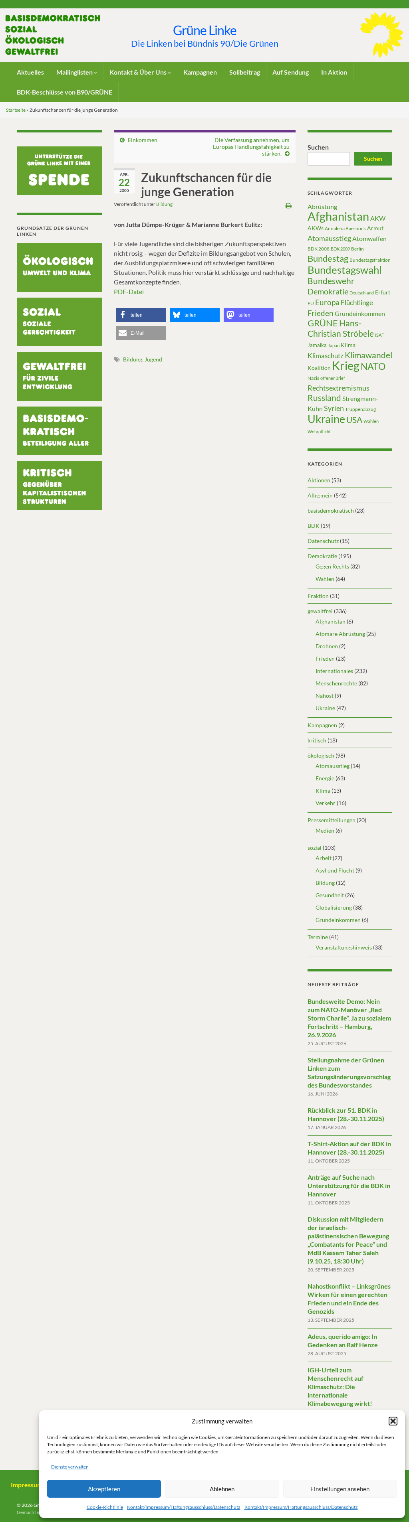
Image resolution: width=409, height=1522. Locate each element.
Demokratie (328, 291)
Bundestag (328, 258)
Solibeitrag (244, 72)
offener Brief (332, 378)
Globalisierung (334, 907)
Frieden (321, 313)
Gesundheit (330, 895)
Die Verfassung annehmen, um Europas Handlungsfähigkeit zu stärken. (251, 146)
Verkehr (326, 802)
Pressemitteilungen (331, 820)
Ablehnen (222, 1488)
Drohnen (327, 646)
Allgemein (320, 495)
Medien (325, 830)
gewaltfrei (320, 611)
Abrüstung (322, 206)
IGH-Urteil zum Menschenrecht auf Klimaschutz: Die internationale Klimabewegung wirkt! (340, 1386)
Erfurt (382, 292)
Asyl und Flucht (335, 870)
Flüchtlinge (357, 302)
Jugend (153, 359)
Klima (348, 345)
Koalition (319, 367)
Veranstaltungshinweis (344, 947)
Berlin (357, 249)
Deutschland (361, 292)
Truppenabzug (360, 409)
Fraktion (318, 595)
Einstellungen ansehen (339, 1488)
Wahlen (371, 421)
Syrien (334, 408)
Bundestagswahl (345, 269)
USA (354, 420)
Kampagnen (200, 72)
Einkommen (142, 139)
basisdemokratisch (331, 510)
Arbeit (324, 858)
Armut (375, 228)
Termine (318, 937)
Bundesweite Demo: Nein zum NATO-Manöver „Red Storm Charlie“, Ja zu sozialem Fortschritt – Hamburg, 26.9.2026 (349, 1017)
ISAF (379, 335)
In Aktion (334, 72)
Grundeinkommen (360, 313)
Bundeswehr (331, 281)
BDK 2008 (319, 248)
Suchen (318, 147)
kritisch (317, 740)
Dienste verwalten (70, 1467)
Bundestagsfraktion (370, 260)
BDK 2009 (340, 248)
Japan (334, 345)
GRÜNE (323, 323)
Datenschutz (323, 540)
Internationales (334, 670)
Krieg (345, 365)
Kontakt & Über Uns (138, 72)
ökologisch (321, 755)
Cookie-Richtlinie (105, 1507)
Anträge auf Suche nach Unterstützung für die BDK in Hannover (349, 1185)
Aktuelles (30, 72)
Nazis (313, 378)
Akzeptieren (104, 1488)
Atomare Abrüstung (340, 633)
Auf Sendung (290, 72)
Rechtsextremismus (338, 387)
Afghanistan (338, 216)
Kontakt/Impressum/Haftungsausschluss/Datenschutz (183, 1507)
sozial (315, 847)
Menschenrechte (336, 683)
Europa (327, 302)
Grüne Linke (204, 30)
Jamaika (317, 345)
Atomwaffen (369, 238)
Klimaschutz (325, 356)
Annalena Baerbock (345, 228)
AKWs (316, 228)
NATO (373, 366)
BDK (314, 525)
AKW (377, 218)
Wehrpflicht (319, 431)
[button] (393, 1421)
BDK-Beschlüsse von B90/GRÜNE (64, 92)
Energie (325, 778)
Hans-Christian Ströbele (341, 328)
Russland (324, 398)
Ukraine (326, 418)
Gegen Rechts (332, 566)
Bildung (164, 204)
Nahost (325, 695)
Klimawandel (368, 355)
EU (311, 303)
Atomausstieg (329, 238)
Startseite (16, 110)
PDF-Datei (129, 291)
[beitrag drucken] (289, 205)
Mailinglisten (75, 72)
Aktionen (319, 480)
